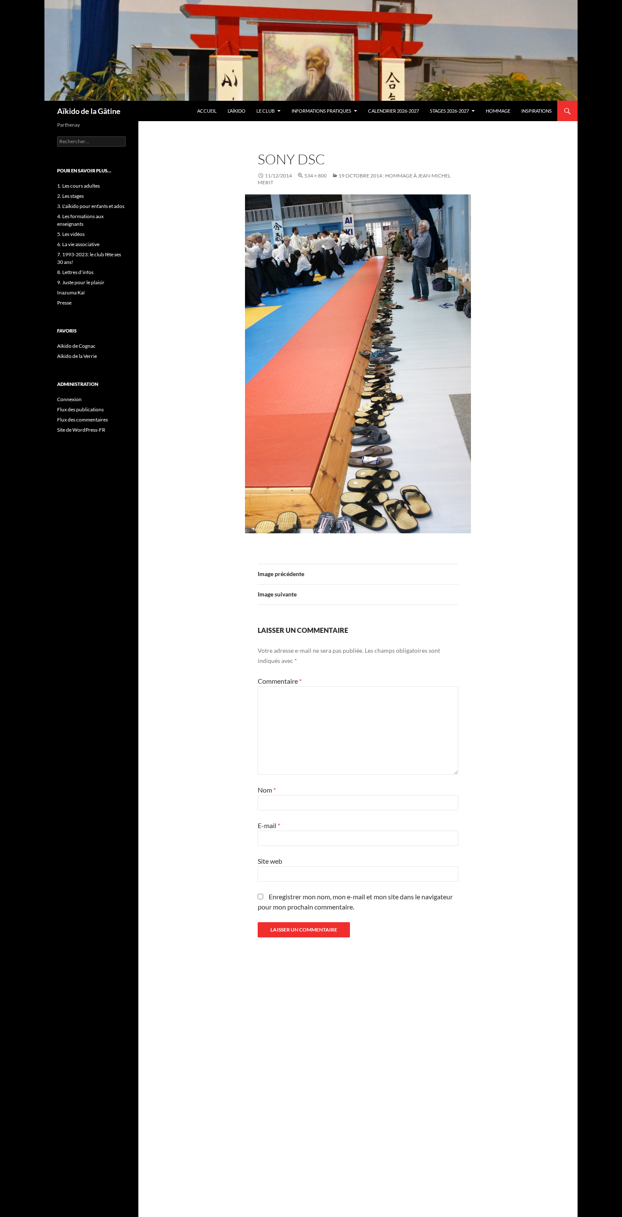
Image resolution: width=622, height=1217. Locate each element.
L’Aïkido (236, 111)
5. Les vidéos (71, 234)
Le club (265, 111)
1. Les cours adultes (78, 186)
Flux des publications (80, 409)
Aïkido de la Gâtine (89, 111)
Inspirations (536, 111)
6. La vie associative (78, 244)
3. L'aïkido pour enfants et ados (90, 206)
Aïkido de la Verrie (77, 356)
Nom (267, 790)
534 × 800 (315, 175)
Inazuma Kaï (71, 292)
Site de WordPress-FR (81, 430)
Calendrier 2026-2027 (393, 111)
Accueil (207, 111)
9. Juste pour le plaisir (81, 282)
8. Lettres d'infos (75, 272)
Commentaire (280, 681)
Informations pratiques (321, 111)
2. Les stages (70, 196)
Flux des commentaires (82, 419)
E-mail (269, 825)
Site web (270, 861)
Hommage (498, 111)
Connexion (69, 399)
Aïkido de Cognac (76, 346)
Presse (64, 302)
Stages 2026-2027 (449, 111)
